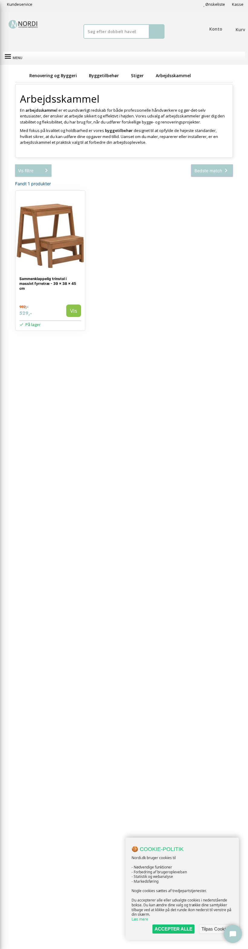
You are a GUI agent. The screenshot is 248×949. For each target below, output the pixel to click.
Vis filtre (26, 170)
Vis (73, 310)
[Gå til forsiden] (21, 75)
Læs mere (140, 919)
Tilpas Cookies (215, 928)
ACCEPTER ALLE (173, 928)
